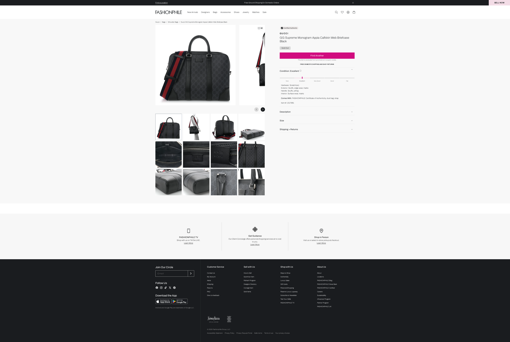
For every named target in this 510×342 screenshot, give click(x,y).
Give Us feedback (213, 295)
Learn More (188, 243)
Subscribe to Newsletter (288, 295)
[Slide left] (256, 109)
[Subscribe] (191, 273)
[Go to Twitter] (170, 287)
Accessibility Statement (215, 333)
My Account (211, 277)
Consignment (248, 288)
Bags (163, 22)
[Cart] (354, 12)
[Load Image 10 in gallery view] (196, 182)
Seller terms (258, 333)
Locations (320, 277)
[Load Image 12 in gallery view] (251, 182)
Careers (320, 292)
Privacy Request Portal (244, 333)
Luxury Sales (284, 280)
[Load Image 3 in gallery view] (224, 127)
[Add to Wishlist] (260, 28)
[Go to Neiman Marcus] (214, 319)
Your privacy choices (282, 333)
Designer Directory (250, 284)
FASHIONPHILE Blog (324, 280)
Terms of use (268, 333)
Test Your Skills (285, 299)
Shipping (210, 284)
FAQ (208, 292)
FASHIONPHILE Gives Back (327, 284)
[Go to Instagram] (161, 287)
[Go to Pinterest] (174, 287)
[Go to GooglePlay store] (180, 303)
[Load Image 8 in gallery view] (251, 154)
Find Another (317, 55)
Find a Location (161, 3)
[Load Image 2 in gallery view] (196, 127)
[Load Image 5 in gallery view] (168, 154)
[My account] (348, 12)
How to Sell (247, 273)
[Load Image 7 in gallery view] (224, 154)
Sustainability (321, 295)
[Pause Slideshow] (353, 2)
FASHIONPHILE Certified (326, 288)
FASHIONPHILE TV (287, 303)
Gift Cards (284, 284)
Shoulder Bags (173, 22)
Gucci (157, 22)
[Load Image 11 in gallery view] (224, 182)
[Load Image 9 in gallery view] (168, 182)
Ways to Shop (285, 273)
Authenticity (284, 277)
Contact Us (211, 273)
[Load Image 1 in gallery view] (168, 127)
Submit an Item (249, 277)
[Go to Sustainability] (229, 319)
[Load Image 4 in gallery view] (251, 127)
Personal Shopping (287, 288)
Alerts (209, 280)
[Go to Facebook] (156, 287)
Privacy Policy (229, 333)
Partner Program (323, 303)
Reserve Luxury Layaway (289, 292)
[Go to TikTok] (165, 287)
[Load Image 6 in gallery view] (196, 154)
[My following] (342, 12)
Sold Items (247, 292)
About (319, 273)
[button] (336, 12)
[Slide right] (263, 109)
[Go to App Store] (163, 303)
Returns (210, 288)
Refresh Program (250, 280)
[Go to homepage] (168, 12)
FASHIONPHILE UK (324, 306)
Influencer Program (323, 299)
